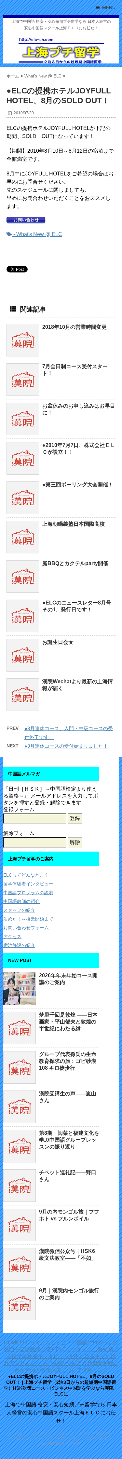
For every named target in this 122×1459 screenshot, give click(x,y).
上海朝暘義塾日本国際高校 (73, 524)
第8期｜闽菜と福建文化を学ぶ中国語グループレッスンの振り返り (69, 1139)
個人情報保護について (56, 1370)
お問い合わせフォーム (26, 927)
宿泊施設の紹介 (19, 945)
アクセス (12, 936)
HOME (12, 1342)
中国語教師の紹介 (21, 901)
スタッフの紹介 (19, 910)
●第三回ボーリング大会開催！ (77, 484)
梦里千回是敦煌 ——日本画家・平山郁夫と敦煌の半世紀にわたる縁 (68, 1021)
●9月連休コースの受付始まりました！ (66, 746)
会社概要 (92, 1363)
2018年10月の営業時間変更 (74, 327)
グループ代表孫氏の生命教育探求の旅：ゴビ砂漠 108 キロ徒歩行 (67, 1061)
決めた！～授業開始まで (28, 919)
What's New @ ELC (39, 234)
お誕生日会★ (58, 642)
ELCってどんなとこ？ (25, 875)
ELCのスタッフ (74, 1349)
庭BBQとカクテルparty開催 (75, 563)
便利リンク (95, 1370)
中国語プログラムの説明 (28, 892)
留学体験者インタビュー (28, 883)
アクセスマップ (27, 1363)
